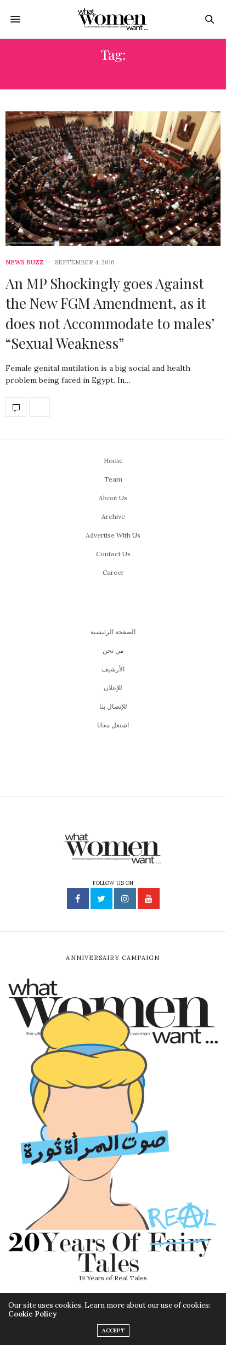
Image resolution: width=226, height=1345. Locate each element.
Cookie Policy (32, 1314)
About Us (113, 498)
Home (113, 460)
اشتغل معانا (113, 725)
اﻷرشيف (113, 669)
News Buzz (24, 262)
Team (113, 479)
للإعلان (113, 687)
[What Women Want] (113, 19)
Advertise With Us (113, 535)
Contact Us (113, 554)
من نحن (113, 650)
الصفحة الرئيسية (113, 632)
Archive (113, 516)
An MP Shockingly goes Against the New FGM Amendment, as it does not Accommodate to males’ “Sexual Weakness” (109, 313)
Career (113, 572)
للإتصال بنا (113, 706)
